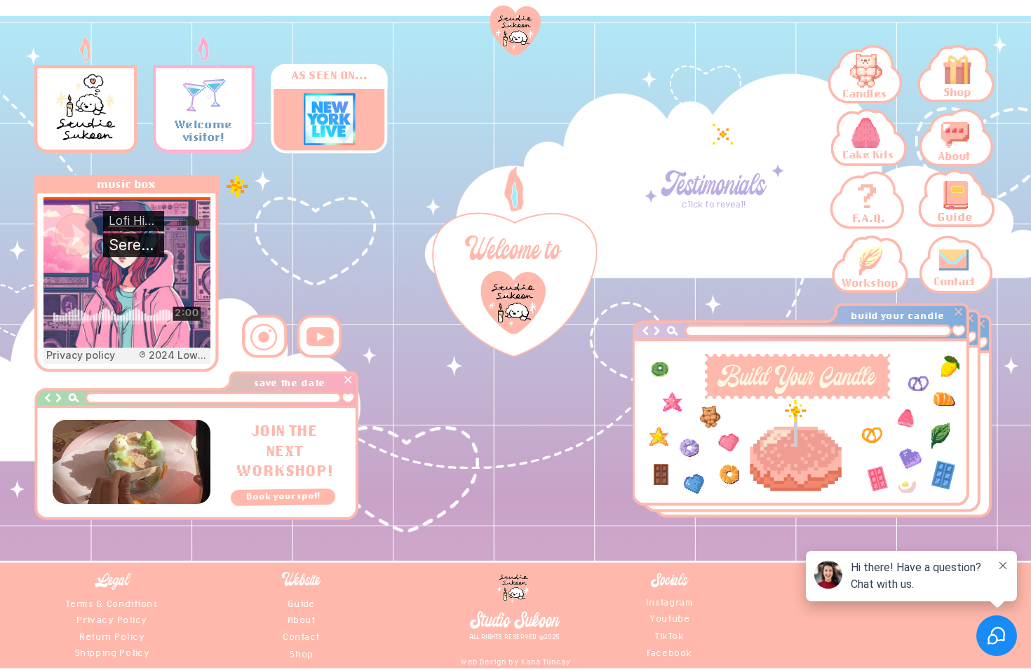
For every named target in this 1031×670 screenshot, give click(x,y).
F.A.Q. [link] (867, 218)
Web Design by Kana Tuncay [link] (515, 661)
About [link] (953, 155)
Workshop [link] (869, 282)
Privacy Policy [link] (111, 618)
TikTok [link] (670, 635)
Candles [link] (865, 93)
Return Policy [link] (111, 636)
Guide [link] (955, 217)
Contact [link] (954, 281)
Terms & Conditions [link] (112, 602)
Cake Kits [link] (868, 154)
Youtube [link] (669, 618)
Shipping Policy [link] (111, 652)
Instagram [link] (669, 602)
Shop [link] (957, 92)
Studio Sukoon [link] (515, 621)
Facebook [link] (669, 652)
